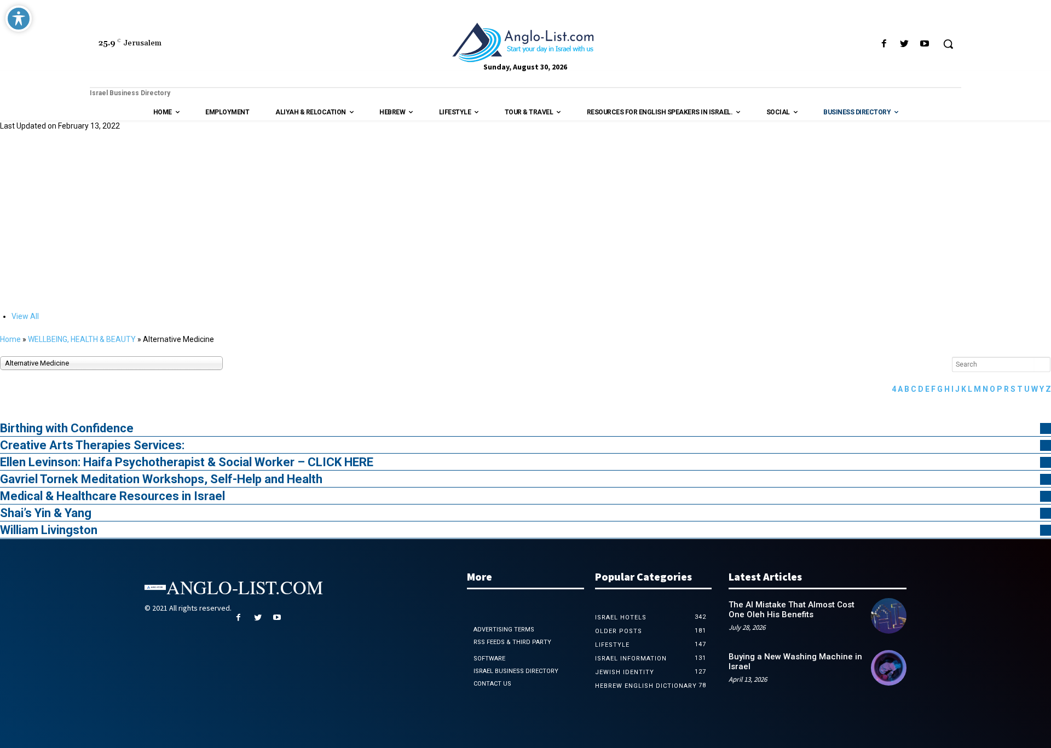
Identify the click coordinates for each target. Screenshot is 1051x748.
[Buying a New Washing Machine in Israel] (888, 668)
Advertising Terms (503, 629)
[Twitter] (904, 44)
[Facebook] (883, 44)
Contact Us (492, 683)
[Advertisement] (525, 220)
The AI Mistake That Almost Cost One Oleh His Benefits (791, 609)
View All (25, 316)
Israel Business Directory (515, 671)
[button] (948, 44)
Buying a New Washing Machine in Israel (795, 661)
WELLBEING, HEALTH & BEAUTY (82, 339)
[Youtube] (924, 44)
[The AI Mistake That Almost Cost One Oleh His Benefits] (888, 616)
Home (10, 339)
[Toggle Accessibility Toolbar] (18, 18)
